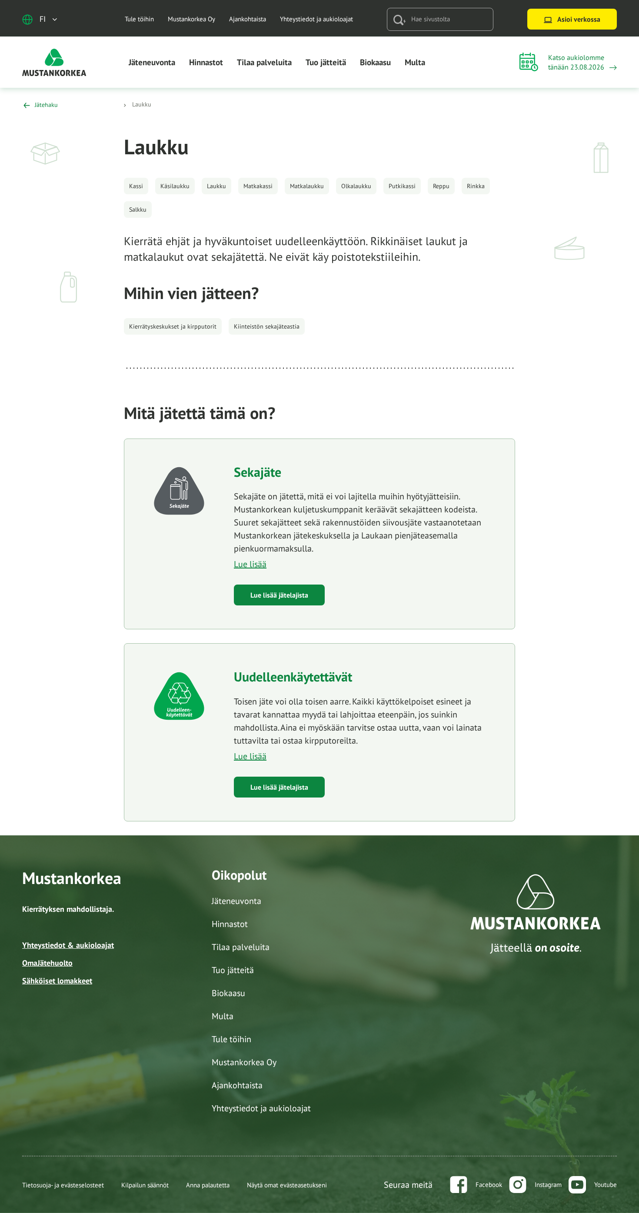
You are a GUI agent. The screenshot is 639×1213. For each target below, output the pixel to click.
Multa (415, 62)
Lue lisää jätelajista (279, 595)
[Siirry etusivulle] (54, 61)
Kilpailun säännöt (145, 1185)
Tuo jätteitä (326, 62)
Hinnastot (206, 62)
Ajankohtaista (247, 19)
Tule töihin (139, 19)
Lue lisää (250, 564)
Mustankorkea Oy (191, 19)
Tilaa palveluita (264, 62)
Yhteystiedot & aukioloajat (68, 945)
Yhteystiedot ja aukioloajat (316, 19)
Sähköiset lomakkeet (57, 981)
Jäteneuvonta (152, 62)
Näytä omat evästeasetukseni (287, 1185)
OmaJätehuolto (47, 963)
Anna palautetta (208, 1185)
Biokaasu (375, 62)
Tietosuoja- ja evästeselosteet (63, 1185)
